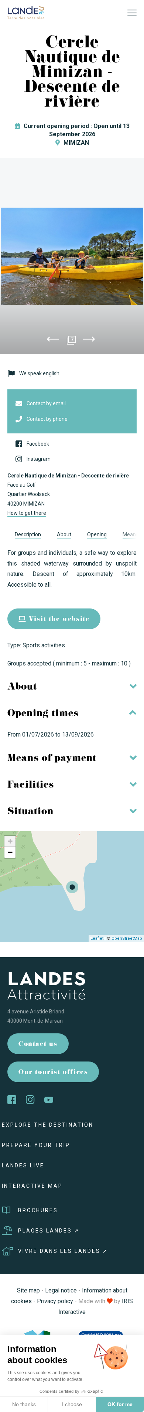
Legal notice (61, 1290)
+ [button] (10, 841)
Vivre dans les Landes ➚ (63, 1251)
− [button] (10, 852)
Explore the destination (47, 1125)
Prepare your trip (36, 1145)
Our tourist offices (53, 1073)
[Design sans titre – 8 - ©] (72, 256)
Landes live (23, 1165)
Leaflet (96, 938)
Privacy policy (55, 1301)
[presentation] (52, 340)
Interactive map (32, 1186)
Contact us (38, 1045)
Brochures (38, 1210)
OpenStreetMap (127, 938)
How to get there (26, 513)
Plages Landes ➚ (49, 1231)
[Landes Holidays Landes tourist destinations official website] (25, 12)
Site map (28, 1290)
